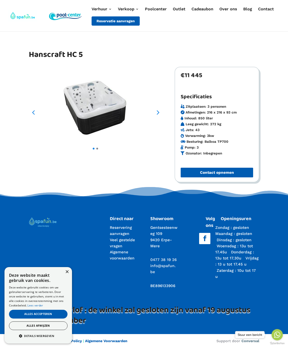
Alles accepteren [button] (38, 314)
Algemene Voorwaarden (106, 341)
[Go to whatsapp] (277, 334)
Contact (266, 9)
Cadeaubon (202, 9)
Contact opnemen (217, 172)
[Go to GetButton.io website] (277, 343)
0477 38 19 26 (163, 259)
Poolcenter (156, 9)
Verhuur (99, 9)
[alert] (38, 305)
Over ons (228, 9)
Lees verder (35, 305)
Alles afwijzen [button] (38, 326)
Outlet (179, 9)
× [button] (67, 272)
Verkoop (126, 9)
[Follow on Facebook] (204, 238)
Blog (247, 9)
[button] (33, 112)
